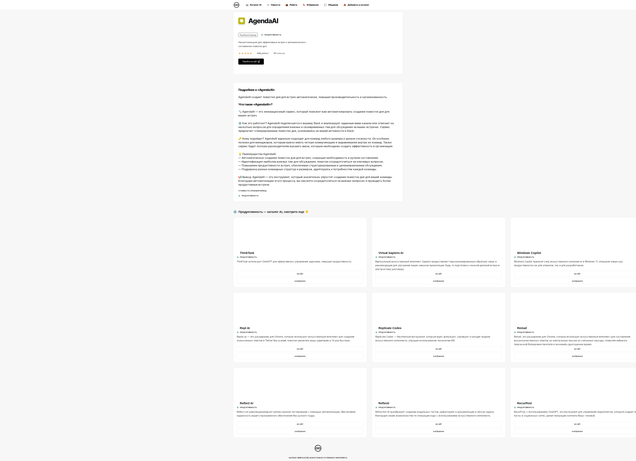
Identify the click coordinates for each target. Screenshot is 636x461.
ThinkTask (247, 253)
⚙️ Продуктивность (248, 212)
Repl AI (245, 328)
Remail (522, 328)
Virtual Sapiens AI (390, 253)
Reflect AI (246, 403)
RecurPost (524, 403)
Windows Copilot (529, 253)
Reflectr (383, 403)
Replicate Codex (389, 328)
